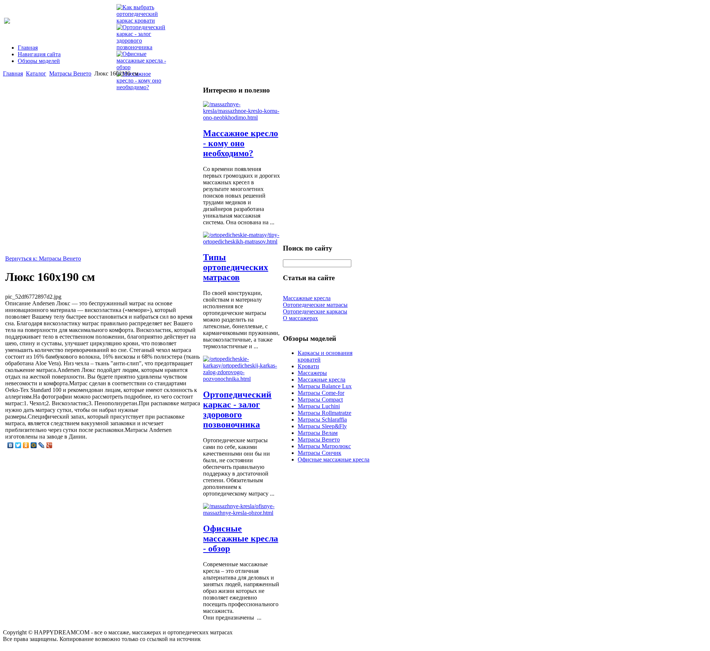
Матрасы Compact (320, 399)
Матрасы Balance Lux (325, 386)
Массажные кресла (321, 379)
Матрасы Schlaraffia (322, 419)
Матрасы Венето (70, 73)
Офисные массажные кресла (333, 459)
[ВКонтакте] (10, 445)
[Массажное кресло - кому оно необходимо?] (241, 117)
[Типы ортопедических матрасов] (241, 241)
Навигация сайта (39, 54)
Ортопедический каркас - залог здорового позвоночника (237, 409)
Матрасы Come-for (321, 393)
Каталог (36, 73)
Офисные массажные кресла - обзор (240, 538)
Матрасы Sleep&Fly (322, 426)
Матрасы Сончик (319, 453)
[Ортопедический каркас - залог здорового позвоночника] (241, 379)
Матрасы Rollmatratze (324, 413)
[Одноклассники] (26, 445)
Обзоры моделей (39, 61)
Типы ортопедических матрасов (235, 267)
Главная (28, 47)
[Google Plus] (49, 445)
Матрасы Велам (318, 433)
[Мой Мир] (34, 445)
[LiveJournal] (41, 445)
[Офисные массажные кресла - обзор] (241, 513)
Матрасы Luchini (319, 406)
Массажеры (312, 373)
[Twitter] (18, 445)
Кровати (308, 366)
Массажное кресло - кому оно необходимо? (240, 143)
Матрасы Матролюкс (324, 446)
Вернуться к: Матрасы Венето (43, 258)
